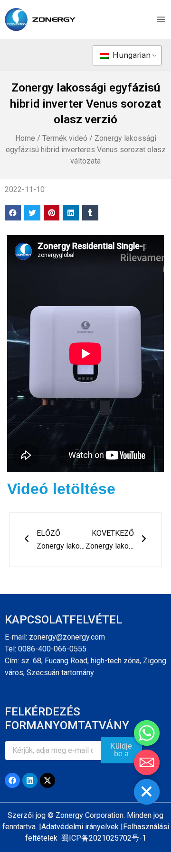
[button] (13, 213)
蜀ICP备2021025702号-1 (103, 838)
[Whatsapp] (147, 733)
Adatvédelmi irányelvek (80, 826)
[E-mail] (147, 762)
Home (25, 138)
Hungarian (130, 55)
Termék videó (64, 138)
